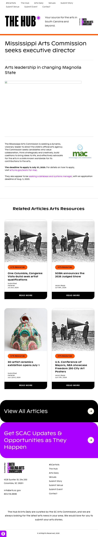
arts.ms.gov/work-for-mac (23, 170)
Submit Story (67, 3)
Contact (46, 7)
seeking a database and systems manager (50, 176)
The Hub (25, 3)
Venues (52, 3)
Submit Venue (12, 7)
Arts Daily (38, 3)
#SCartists (11, 3)
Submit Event (30, 7)
